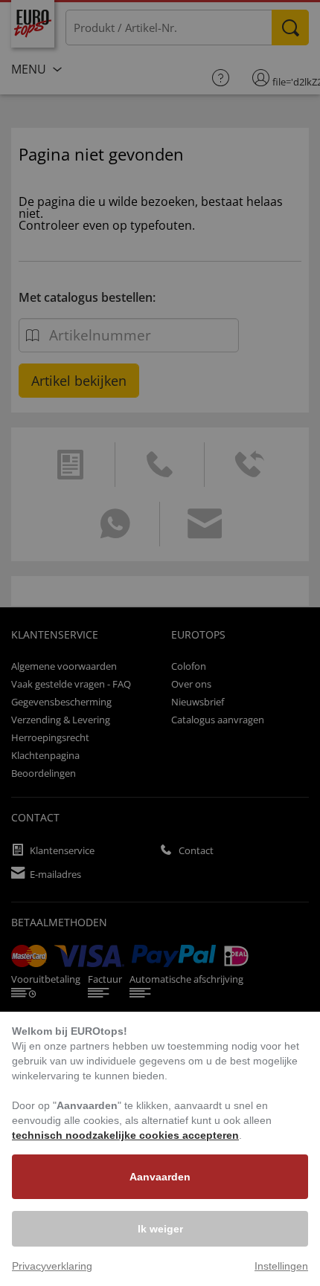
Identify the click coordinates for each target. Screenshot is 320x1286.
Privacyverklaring (52, 1266)
